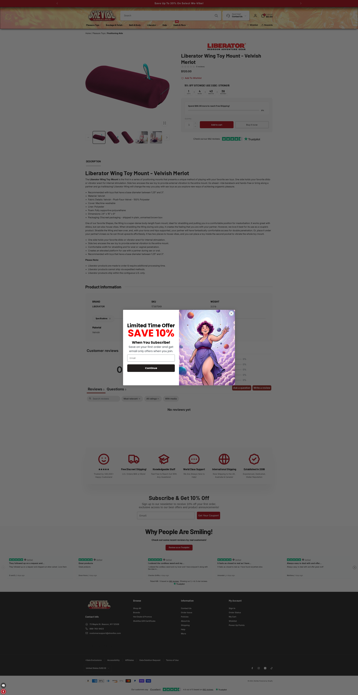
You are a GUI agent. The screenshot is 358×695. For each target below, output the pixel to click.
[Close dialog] (231, 313)
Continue (151, 368)
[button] (3, 685)
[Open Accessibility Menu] (3, 691)
